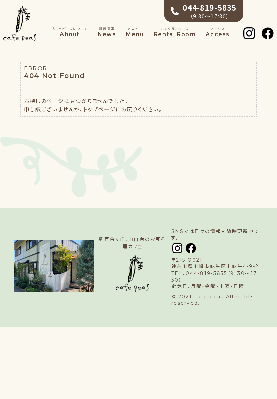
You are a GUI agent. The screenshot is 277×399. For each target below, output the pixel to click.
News (107, 32)
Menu (135, 32)
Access (218, 32)
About (69, 32)
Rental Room (175, 32)
